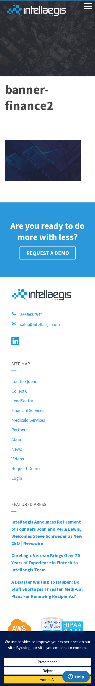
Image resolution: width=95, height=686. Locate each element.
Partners (19, 430)
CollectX (19, 391)
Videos (17, 459)
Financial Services (27, 410)
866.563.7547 (31, 314)
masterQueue (24, 381)
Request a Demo (47, 253)
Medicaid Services (28, 420)
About (17, 439)
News (16, 449)
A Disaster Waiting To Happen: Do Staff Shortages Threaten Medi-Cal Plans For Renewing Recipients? (47, 589)
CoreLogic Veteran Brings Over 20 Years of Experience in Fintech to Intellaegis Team (45, 563)
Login (16, 478)
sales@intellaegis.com (40, 324)
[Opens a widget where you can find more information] (76, 677)
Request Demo (25, 468)
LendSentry (22, 401)
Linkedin (15, 341)
